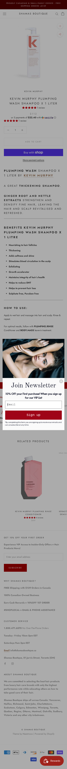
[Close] (61, 381)
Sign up (33, 415)
